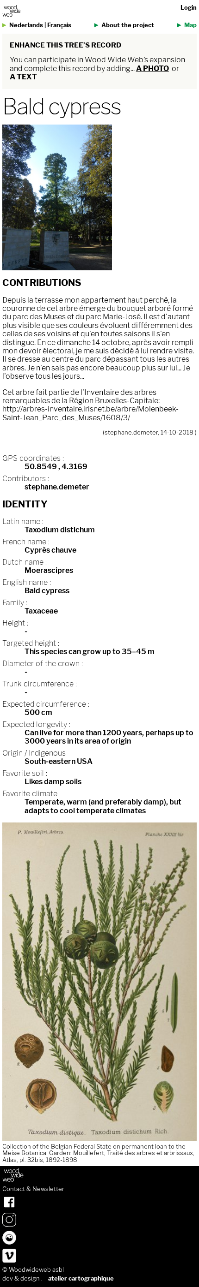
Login (188, 7)
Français (59, 25)
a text (23, 76)
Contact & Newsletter (33, 1189)
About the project (127, 25)
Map (190, 25)
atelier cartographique (81, 1278)
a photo (152, 68)
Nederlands (26, 25)
